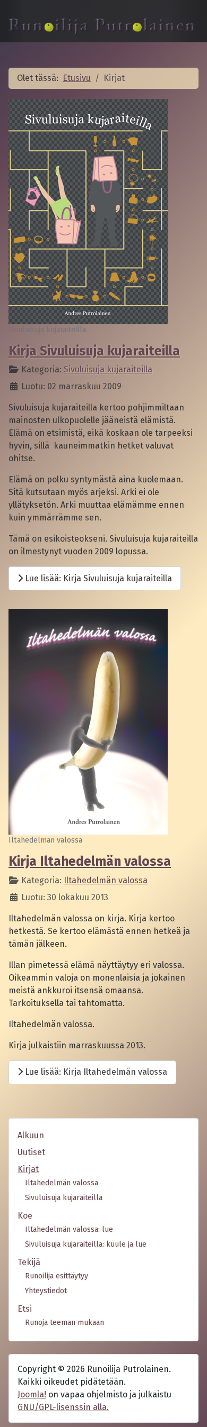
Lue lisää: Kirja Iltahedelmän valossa (95, 1072)
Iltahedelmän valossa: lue (69, 1229)
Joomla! (32, 1394)
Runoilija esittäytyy (56, 1276)
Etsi (25, 1309)
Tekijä (29, 1262)
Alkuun (31, 1135)
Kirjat (28, 1169)
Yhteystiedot (46, 1290)
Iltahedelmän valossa (106, 880)
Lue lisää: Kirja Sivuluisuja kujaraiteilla (97, 578)
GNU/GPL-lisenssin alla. (63, 1407)
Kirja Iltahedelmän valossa (89, 862)
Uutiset (31, 1152)
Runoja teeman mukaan (64, 1322)
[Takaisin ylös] (188, 1407)
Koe (25, 1216)
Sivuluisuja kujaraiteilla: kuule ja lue (85, 1244)
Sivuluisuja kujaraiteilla (108, 369)
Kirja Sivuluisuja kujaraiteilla (94, 351)
